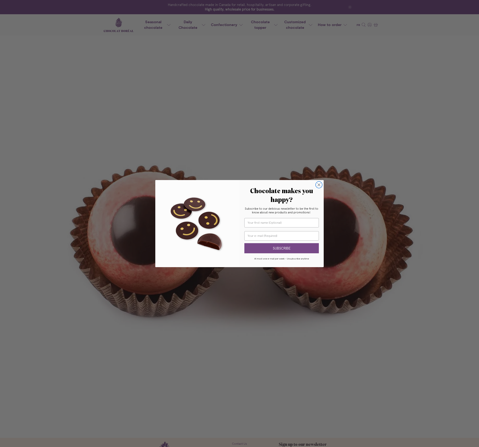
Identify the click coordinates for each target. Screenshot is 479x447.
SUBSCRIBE (282, 248)
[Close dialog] (319, 185)
